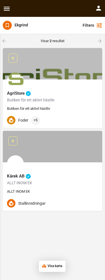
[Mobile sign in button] (98, 8)
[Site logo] (14, 8)
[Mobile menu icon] (7, 8)
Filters (88, 25)
